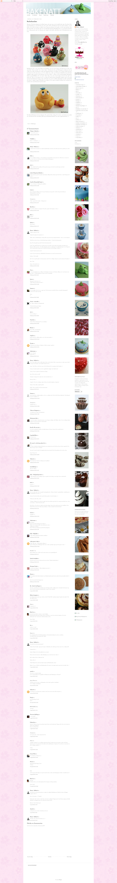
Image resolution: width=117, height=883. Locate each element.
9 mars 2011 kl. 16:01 (33, 676)
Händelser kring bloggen (80, 105)
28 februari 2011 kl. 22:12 (34, 581)
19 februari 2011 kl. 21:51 (34, 389)
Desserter (77, 99)
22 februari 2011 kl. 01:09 (34, 486)
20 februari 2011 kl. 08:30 (34, 406)
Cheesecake (78, 92)
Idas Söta (32, 206)
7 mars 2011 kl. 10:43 (34, 667)
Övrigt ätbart (78, 137)
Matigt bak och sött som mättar (82, 110)
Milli (31, 155)
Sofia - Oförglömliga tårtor (36, 474)
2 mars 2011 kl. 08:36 (34, 590)
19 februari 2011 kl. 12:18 (34, 210)
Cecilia (31, 512)
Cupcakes (77, 94)
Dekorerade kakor (79, 97)
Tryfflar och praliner (79, 126)
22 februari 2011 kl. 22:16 (34, 537)
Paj (76, 118)
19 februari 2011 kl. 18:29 (34, 297)
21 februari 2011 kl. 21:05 (34, 470)
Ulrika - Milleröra (34, 146)
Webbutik (52, 15)
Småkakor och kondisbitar (80, 123)
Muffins (77, 116)
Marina (31, 761)
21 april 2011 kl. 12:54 (34, 774)
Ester (31, 214)
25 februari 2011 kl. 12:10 (34, 569)
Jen (30, 625)
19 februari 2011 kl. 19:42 (34, 331)
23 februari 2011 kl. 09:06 (34, 546)
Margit (31, 697)
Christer (32, 343)
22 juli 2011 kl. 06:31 (33, 820)
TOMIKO (32, 139)
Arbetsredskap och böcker (80, 86)
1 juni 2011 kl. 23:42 (33, 812)
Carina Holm (33, 753)
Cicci (31, 604)
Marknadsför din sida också (79, 79)
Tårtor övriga (78, 131)
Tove (31, 270)
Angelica (32, 335)
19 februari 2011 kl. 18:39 (34, 307)
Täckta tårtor (78, 132)
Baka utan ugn (78, 88)
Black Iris (32, 612)
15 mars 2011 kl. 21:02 (34, 693)
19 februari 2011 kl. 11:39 (34, 202)
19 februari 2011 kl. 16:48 (34, 284)
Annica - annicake (34, 301)
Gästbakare (78, 104)
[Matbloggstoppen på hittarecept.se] (78, 619)
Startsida (28, 15)
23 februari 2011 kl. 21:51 (34, 562)
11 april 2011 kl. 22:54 (34, 736)
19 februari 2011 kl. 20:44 (34, 339)
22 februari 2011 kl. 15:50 (34, 516)
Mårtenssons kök (33, 418)
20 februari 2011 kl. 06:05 (34, 398)
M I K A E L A (33, 706)
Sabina (31, 222)
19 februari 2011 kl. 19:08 (34, 323)
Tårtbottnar (78, 127)
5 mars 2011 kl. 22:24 (34, 628)
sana (31, 165)
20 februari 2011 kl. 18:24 (34, 423)
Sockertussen (32, 351)
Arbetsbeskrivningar (80, 84)
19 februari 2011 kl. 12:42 (34, 218)
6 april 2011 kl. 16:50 (33, 718)
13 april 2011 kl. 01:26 (34, 749)
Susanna (32, 288)
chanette (32, 808)
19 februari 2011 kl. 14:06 (34, 265)
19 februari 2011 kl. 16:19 (34, 275)
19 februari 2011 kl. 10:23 (34, 160)
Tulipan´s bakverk (34, 131)
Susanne (32, 393)
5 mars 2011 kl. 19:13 (33, 621)
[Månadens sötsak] (77, 613)
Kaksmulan (32, 722)
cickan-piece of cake (34, 541)
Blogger (60, 879)
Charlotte (32, 319)
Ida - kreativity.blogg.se (35, 586)
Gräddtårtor (78, 102)
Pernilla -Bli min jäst (34, 427)
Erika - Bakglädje (33, 533)
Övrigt (77, 135)
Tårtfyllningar (78, 129)
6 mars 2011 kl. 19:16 (33, 638)
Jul (76, 107)
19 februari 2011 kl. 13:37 (34, 226)
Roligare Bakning (77, 76)
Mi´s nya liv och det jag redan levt (37, 443)
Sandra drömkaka (34, 558)
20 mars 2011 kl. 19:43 (34, 702)
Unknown (32, 458)
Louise (31, 189)
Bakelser (77, 89)
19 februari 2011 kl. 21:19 (34, 356)
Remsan (31, 327)
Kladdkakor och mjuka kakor (81, 108)
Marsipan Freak (33, 566)
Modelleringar (33, 123)
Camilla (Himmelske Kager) (36, 182)
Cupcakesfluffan (33, 435)
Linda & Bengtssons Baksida (36, 172)
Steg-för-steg (46, 15)
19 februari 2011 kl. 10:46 (34, 185)
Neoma (31, 574)
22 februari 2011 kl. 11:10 (34, 508)
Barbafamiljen (32, 21)
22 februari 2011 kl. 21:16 (34, 529)
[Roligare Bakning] (75, 78)
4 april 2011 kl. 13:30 (34, 710)
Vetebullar (78, 134)
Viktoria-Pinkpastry (34, 410)
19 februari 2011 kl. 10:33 (34, 168)
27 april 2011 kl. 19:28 (34, 786)
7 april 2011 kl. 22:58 (34, 728)
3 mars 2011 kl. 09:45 (34, 600)
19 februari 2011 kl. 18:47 (34, 315)
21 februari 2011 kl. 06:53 (34, 438)
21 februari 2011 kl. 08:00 (34, 454)
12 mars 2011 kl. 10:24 (34, 685)
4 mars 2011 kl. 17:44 (34, 607)
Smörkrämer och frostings (80, 124)
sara (31, 312)
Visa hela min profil (78, 43)
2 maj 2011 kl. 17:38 (33, 804)
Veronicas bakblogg (34, 714)
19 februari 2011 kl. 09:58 (34, 142)
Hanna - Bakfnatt (34, 230)
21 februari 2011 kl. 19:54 (34, 462)
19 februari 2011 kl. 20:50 (34, 347)
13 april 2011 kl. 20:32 (34, 757)
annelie (31, 671)
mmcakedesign (33, 466)
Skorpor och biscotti (79, 121)
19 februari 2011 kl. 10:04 (34, 151)
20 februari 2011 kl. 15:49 (34, 414)
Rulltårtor (77, 119)
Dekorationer (78, 96)
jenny (31, 482)
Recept (40, 15)
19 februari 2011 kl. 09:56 (34, 134)
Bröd (77, 91)
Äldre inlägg (69, 856)
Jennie (31, 279)
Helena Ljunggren (34, 595)
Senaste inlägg (30, 856)
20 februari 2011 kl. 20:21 (34, 431)
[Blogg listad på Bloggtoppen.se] (81, 616)
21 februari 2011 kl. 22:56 (34, 478)
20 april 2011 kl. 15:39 (34, 766)
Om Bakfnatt (34, 15)
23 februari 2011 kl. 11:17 (34, 554)
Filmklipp (77, 100)
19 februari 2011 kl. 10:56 (34, 194)
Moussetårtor (78, 114)
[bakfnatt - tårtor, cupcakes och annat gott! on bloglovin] (81, 69)
